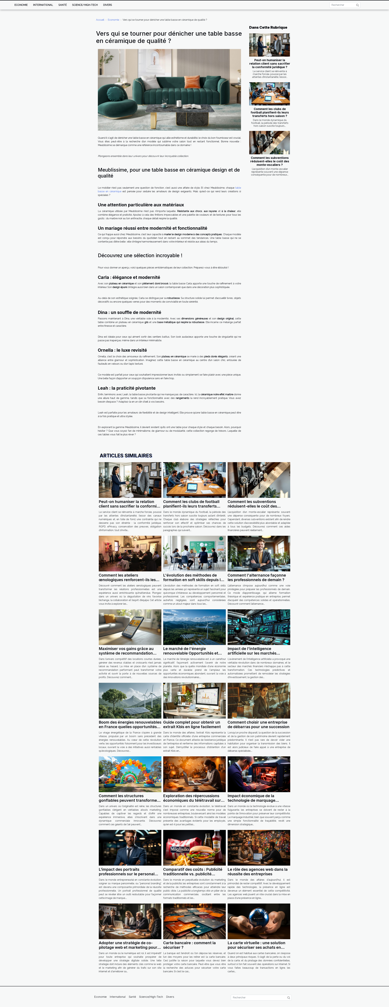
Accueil (100, 19)
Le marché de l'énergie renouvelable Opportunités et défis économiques (190, 653)
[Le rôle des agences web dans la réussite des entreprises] (259, 847)
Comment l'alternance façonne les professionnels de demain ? (257, 577)
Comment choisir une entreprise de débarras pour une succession (258, 724)
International (43, 4)
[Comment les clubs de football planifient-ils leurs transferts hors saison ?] (269, 93)
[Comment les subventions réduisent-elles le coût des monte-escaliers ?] (269, 142)
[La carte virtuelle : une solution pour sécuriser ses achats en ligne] (259, 921)
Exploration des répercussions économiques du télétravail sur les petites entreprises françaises (194, 800)
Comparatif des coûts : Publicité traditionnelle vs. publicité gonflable (192, 874)
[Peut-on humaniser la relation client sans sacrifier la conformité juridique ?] (269, 45)
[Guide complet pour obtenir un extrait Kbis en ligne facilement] (194, 700)
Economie (21, 4)
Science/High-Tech (85, 4)
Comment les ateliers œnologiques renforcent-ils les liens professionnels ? (127, 580)
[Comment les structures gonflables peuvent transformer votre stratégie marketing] (130, 774)
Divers (107, 4)
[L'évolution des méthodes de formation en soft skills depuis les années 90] (194, 553)
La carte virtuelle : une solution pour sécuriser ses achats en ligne (256, 947)
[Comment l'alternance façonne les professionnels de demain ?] (259, 553)
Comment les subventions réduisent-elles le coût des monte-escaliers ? (269, 161)
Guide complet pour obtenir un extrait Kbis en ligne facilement (192, 724)
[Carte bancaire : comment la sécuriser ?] (194, 921)
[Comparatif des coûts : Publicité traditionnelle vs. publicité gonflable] (194, 847)
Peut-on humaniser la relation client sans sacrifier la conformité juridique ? (269, 63)
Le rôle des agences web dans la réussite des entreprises (258, 871)
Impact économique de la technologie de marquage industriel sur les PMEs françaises (259, 800)
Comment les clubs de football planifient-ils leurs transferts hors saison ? (270, 112)
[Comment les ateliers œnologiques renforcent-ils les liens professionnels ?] (130, 553)
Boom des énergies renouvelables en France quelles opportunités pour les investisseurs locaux (130, 727)
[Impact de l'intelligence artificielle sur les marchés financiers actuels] (259, 626)
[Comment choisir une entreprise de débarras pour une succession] (259, 700)
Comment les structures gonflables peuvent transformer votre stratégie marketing (129, 800)
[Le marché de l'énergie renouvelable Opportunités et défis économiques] (194, 626)
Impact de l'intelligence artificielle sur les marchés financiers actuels (252, 653)
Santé (63, 4)
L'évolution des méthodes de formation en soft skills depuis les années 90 (194, 580)
